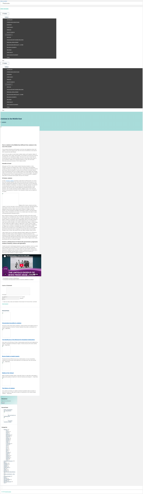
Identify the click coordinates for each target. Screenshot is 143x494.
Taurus (7, 458)
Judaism (9, 34)
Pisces (7, 454)
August (7, 433)
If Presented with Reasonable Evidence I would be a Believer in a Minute (18, 279)
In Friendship (8, 443)
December (8, 439)
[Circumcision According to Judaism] (20, 316)
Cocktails (5, 465)
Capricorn (7, 438)
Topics (6, 17)
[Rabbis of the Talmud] (20, 366)
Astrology (9, 19)
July (6, 445)
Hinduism (9, 29)
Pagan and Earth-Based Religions (15, 39)
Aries (7, 432)
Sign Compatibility (7, 479)
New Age (9, 37)
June (7, 446)
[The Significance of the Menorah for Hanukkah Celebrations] (20, 333)
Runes (5, 477)
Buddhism (9, 24)
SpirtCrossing (8, 491)
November (8, 452)
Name (3, 296)
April (7, 430)
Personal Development (12, 42)
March (7, 450)
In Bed (7, 442)
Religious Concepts (11, 47)
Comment (4, 294)
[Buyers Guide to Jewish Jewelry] (20, 350)
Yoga (8, 57)
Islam (5, 468)
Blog (4, 462)
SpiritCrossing (4, 8)
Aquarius (7, 431)
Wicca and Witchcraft (12, 54)
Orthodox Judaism (10, 180)
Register (3, 402)
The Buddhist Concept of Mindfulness (11, 278)
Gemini (7, 441)
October (7, 453)
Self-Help (9, 49)
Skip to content (3, 1)
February (7, 440)
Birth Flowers (8, 434)
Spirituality (10, 52)
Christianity (10, 27)
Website (21, 298)
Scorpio (7, 456)
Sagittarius (8, 455)
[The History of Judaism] (20, 382)
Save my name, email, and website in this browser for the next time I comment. (20, 301)
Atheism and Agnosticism (13, 22)
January (7, 444)
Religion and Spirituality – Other (15, 44)
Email (23, 296)
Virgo (7, 459)
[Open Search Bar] (3, 60)
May (6, 451)
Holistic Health (11, 32)
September (8, 457)
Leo (6, 447)
